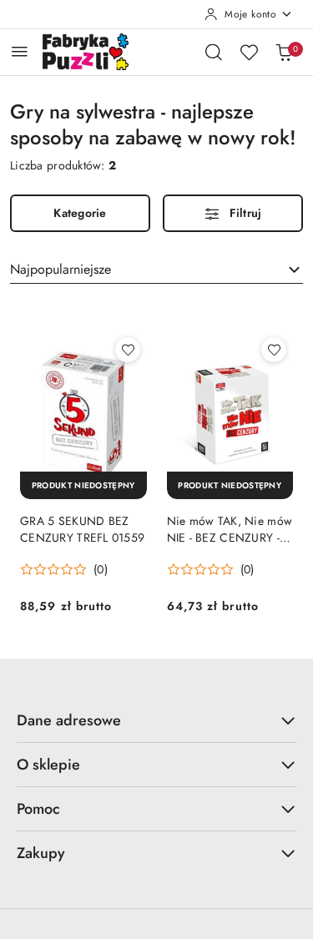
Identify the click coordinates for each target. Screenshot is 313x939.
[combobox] (156, 269)
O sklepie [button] (48, 764)
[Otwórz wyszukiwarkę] (213, 52)
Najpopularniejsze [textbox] (60, 269)
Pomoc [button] (38, 809)
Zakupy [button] (41, 853)
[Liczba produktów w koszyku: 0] (284, 52)
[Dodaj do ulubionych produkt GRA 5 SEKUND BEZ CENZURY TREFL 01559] (127, 349)
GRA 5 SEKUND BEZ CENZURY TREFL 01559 (82, 529)
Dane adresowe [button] (69, 720)
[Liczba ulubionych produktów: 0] (249, 52)
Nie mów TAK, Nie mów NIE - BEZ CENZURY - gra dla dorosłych (230, 529)
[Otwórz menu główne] (19, 51)
